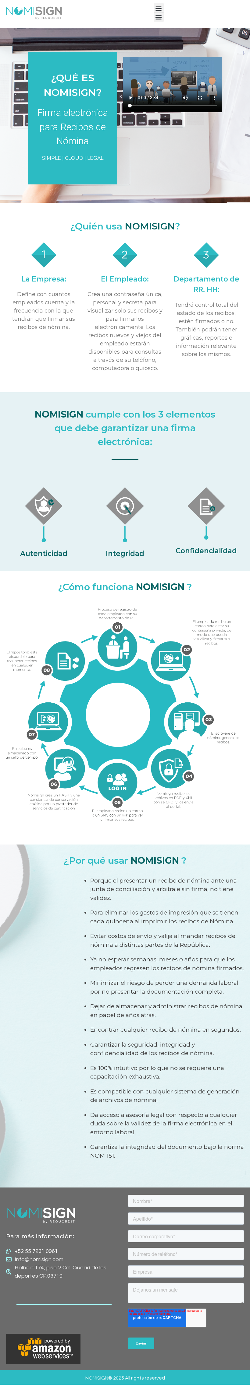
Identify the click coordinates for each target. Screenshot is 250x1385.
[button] (159, 8)
